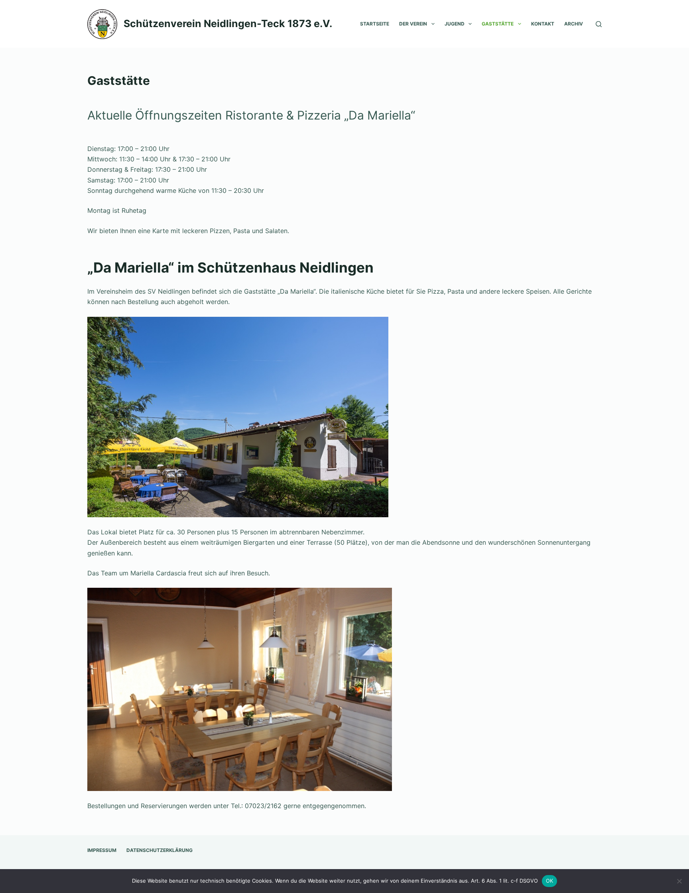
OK (549, 880)
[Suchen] (599, 24)
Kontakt (542, 24)
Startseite (374, 24)
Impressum (101, 850)
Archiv (573, 24)
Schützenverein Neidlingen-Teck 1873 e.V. (228, 23)
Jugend (455, 24)
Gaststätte (498, 24)
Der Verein (413, 24)
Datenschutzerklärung (159, 850)
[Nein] (679, 881)
